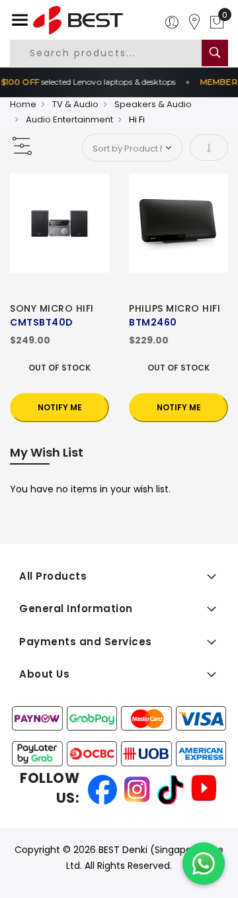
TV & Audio (75, 104)
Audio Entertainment (69, 119)
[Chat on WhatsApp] (203, 863)
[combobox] (117, 53)
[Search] (215, 53)
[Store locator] (194, 22)
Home (23, 104)
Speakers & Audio (153, 104)
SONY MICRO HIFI (52, 308)
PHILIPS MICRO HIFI (174, 308)
